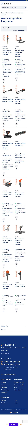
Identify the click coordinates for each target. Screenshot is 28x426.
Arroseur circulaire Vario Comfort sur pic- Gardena (7, 51)
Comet (3, 403)
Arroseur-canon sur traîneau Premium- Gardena (19, 241)
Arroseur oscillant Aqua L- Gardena (7, 100)
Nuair (16, 403)
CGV (15, 387)
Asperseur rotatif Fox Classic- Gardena (7, 286)
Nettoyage (4, 387)
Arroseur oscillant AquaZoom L (20, 144)
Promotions (4, 392)
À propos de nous (19, 382)
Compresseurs (5, 390)
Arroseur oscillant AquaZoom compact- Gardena (7, 146)
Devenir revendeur (19, 385)
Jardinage (3, 385)
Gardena (4, 46)
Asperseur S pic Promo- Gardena (20, 286)
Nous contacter (18, 390)
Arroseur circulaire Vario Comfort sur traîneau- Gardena (19, 52)
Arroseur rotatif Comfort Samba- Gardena (7, 194)
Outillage (3, 382)
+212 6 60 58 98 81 (12, 362)
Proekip (13, 410)
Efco (16, 400)
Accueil (3, 13)
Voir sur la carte (4, 350)
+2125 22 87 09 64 (12, 364)
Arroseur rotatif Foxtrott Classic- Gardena (20, 195)
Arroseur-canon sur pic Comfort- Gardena (7, 240)
